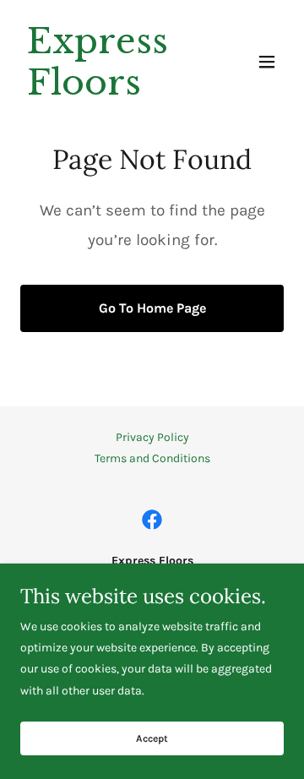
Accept (152, 738)
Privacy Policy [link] (152, 437)
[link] (112, 91)
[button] (267, 62)
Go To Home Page (152, 308)
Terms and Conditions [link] (152, 458)
